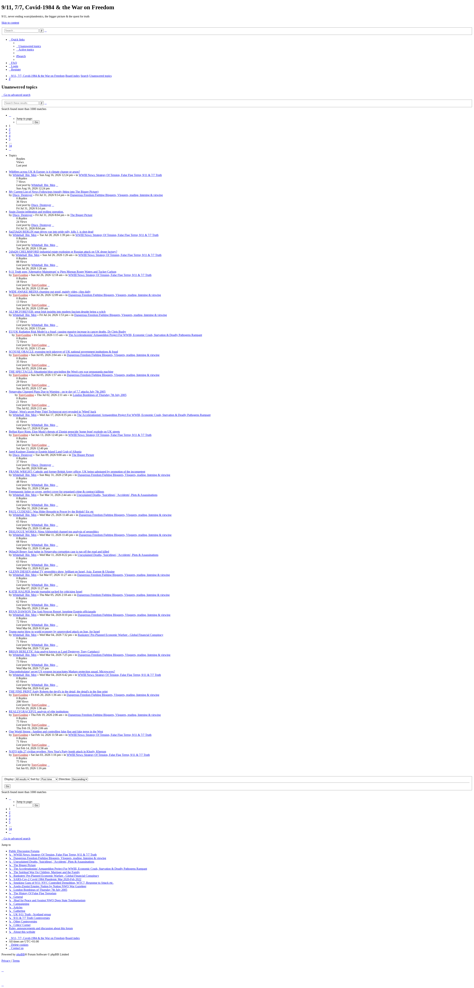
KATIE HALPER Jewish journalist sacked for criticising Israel (45, 591)
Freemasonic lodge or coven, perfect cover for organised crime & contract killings (56, 491)
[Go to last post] (57, 185)
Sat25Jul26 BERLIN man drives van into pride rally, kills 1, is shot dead (51, 231)
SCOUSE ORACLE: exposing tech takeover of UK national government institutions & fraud (63, 351)
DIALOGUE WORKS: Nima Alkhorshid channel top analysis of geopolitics (54, 531)
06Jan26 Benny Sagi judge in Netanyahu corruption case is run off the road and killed (59, 551)
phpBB (20, 954)
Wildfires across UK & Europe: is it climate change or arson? (44, 171)
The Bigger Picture (81, 215)
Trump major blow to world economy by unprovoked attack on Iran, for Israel (54, 631)
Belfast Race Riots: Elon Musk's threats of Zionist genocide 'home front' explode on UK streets (64, 431)
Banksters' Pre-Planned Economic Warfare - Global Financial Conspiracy (120, 634)
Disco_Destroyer (22, 195)
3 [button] (9, 132)
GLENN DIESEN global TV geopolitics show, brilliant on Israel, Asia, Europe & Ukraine (62, 571)
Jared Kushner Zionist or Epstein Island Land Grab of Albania (45, 451)
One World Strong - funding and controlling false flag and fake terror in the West (56, 731)
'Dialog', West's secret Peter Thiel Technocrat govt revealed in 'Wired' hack (52, 411)
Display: (9, 779)
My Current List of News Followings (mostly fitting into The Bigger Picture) (54, 191)
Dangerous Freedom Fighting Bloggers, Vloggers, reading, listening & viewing (116, 195)
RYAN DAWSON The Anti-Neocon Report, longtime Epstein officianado (52, 611)
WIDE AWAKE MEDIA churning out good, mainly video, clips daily (50, 291)
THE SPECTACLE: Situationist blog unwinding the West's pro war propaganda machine (61, 371)
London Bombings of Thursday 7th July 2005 (99, 395)
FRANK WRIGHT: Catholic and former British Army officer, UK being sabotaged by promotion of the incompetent (77, 471)
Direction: (65, 779)
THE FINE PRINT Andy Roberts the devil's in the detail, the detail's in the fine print (58, 691)
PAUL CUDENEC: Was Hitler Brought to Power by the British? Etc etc (51, 511)
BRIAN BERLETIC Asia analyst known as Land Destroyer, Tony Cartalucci (54, 651)
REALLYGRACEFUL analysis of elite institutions (39, 711)
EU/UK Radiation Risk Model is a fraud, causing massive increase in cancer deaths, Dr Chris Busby (67, 331)
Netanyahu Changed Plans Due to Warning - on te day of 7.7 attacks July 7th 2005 (57, 391)
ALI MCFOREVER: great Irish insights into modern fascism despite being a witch (57, 311)
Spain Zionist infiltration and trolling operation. (36, 211)
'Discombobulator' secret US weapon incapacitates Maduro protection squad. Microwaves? (62, 671)
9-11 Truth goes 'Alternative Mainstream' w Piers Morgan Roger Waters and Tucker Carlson (62, 271)
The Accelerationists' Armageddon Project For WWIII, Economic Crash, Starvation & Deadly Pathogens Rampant (135, 335)
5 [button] (9, 139)
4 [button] (9, 135)
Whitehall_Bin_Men (24, 175)
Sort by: (36, 779)
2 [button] (9, 129)
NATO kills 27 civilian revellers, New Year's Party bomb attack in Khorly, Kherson (57, 751)
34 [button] (10, 145)
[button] (10, 115)
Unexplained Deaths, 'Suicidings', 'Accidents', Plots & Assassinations (117, 494)
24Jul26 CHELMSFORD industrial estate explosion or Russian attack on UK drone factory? (63, 251)
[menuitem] (28, 46)
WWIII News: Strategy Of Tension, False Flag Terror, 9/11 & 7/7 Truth (120, 175)
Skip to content (10, 22)
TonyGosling (20, 275)
